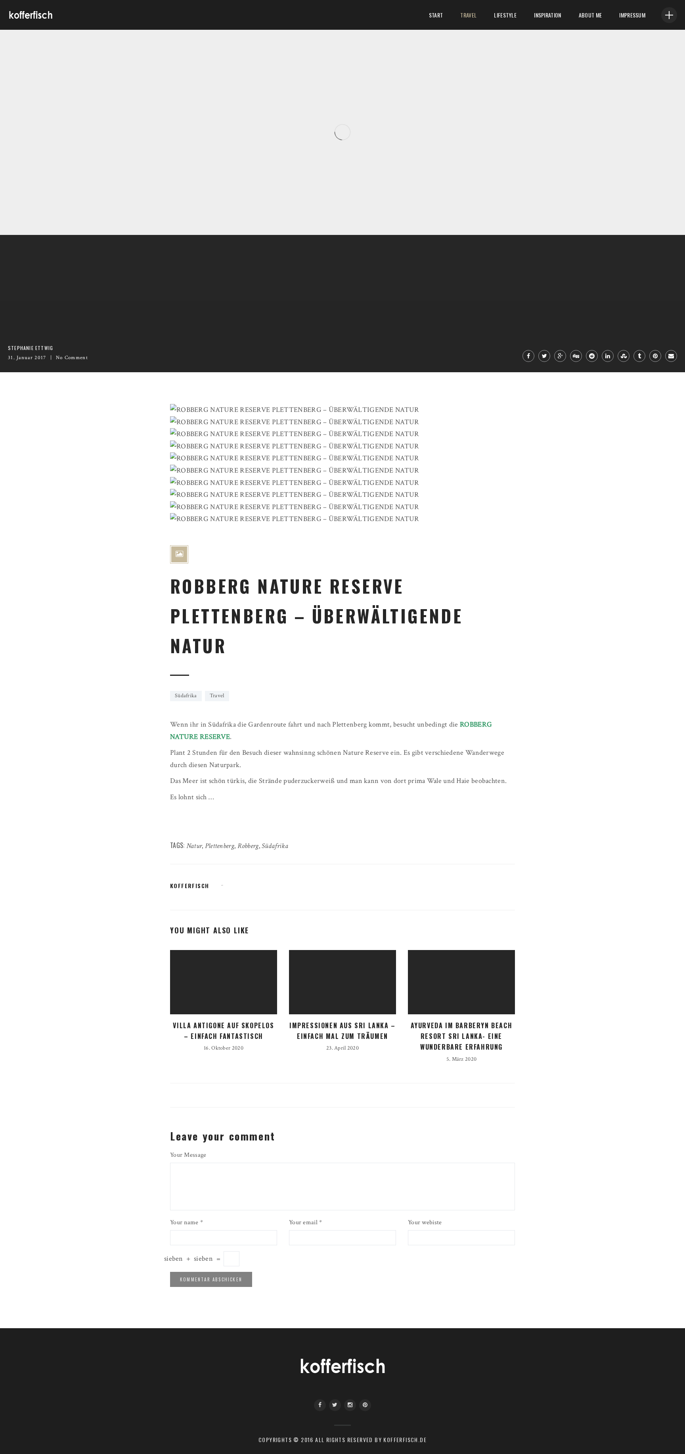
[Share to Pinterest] (655, 356)
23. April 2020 (342, 1048)
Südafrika (186, 695)
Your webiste (425, 1222)
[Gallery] (179, 554)
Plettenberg (219, 845)
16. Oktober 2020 (82, 213)
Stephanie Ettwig (36, 213)
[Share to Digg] (576, 356)
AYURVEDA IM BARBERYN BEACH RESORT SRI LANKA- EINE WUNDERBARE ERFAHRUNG (462, 1036)
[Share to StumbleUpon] (624, 356)
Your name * (186, 1222)
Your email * (305, 1222)
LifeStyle (505, 15)
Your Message (188, 1155)
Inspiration (547, 15)
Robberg (248, 845)
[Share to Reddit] (592, 356)
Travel (468, 15)
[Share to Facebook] (528, 356)
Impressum (632, 15)
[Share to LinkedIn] (608, 356)
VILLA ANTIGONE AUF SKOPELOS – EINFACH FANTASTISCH (117, 199)
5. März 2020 (461, 1059)
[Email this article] (671, 356)
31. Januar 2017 (27, 357)
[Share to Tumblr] (639, 356)
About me (590, 15)
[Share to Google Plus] (560, 356)
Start (436, 15)
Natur (194, 845)
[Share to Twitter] (544, 356)
